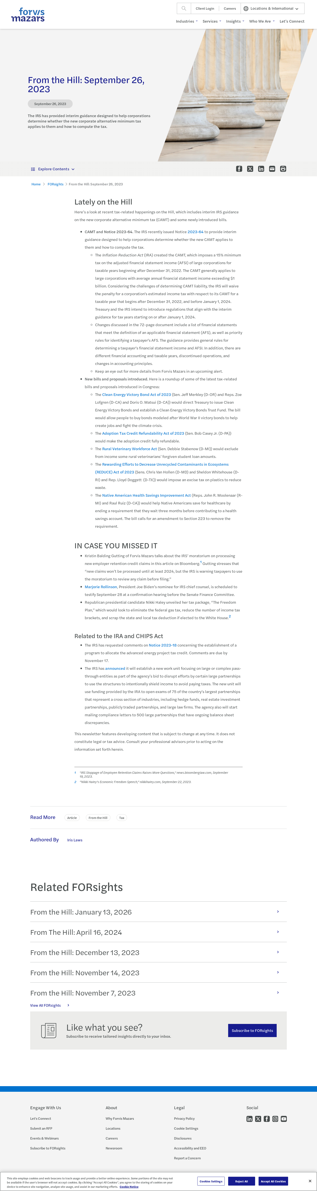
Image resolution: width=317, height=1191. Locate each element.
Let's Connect (40, 1118)
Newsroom (114, 1148)
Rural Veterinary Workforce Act (130, 448)
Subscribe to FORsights (252, 1030)
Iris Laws (74, 839)
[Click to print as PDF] (283, 169)
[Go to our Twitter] (258, 1118)
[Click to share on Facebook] (239, 169)
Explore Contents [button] (53, 168)
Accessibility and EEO (190, 1148)
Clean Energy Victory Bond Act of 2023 (136, 394)
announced (115, 668)
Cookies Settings (211, 1181)
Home (36, 183)
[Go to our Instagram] (275, 1118)
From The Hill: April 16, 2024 (76, 932)
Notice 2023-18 (163, 645)
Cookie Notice (129, 1187)
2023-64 (196, 231)
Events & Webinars (44, 1138)
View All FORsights (45, 1005)
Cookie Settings (186, 1128)
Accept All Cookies (273, 1181)
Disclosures (182, 1138)
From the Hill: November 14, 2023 (85, 972)
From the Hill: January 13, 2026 (81, 911)
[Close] (310, 1181)
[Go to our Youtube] (284, 1118)
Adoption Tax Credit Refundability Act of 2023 (143, 433)
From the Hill (98, 817)
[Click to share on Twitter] (250, 169)
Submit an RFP (41, 1128)
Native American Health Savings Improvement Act (146, 495)
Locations (113, 1128)
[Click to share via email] (272, 169)
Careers (230, 8)
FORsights (55, 183)
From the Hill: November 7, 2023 (83, 992)
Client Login (205, 8)
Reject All (241, 1181)
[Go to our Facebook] (267, 1118)
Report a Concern (187, 1157)
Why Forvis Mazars (120, 1118)
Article (72, 817)
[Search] (184, 8)
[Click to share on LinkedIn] (261, 169)
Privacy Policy (184, 1118)
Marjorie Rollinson (101, 586)
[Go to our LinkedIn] (249, 1118)
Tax (121, 817)
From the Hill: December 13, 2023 (85, 952)
